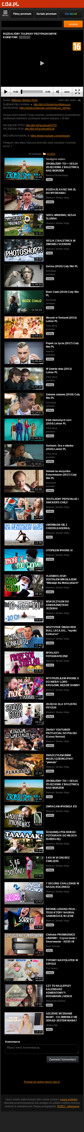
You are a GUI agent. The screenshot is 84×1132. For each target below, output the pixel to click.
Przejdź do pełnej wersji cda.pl (42, 1081)
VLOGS (51, 153)
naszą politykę (68, 1099)
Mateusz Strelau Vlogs (24, 100)
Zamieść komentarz (62, 1059)
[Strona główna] (10, 4)
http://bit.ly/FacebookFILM (39, 128)
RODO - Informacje (68, 1106)
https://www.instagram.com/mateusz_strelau (44, 108)
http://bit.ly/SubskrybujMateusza (52, 104)
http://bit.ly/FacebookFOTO (41, 125)
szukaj (73, 24)
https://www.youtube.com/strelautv (50, 135)
